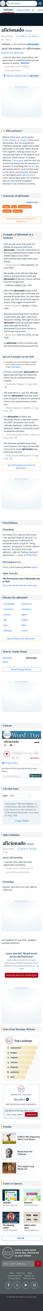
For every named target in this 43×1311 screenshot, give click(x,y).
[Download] (11, 745)
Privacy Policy (14, 1278)
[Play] (7, 754)
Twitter (17, 1285)
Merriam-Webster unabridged (21, 975)
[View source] (6, 387)
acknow (7, 614)
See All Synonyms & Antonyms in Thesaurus (21, 220)
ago (5, 619)
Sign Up (34, 775)
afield (5, 662)
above (35, 567)
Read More (15, 367)
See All (20, 1238)
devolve (19, 1099)
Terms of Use (29, 1278)
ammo (25, 630)
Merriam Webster (8, 1253)
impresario (9, 609)
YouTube (25, 1285)
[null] (27, 1099)
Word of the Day (21, 1094)
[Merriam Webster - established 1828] (2, 3)
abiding (13, 180)
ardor (32, 166)
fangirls (23, 140)
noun (28, 30)
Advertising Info (15, 1275)
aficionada (7, 657)
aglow (24, 614)
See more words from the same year (20, 585)
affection (31, 555)
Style (5, 795)
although (8, 630)
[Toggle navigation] (40, 3)
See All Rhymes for (21, 638)
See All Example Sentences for (22, 466)
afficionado (33, 44)
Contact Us (29, 1275)
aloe (6, 625)
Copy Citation (22, 820)
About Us (20, 1273)
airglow (25, 619)
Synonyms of (12, 52)
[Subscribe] (5, 745)
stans (5, 140)
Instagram (34, 1285)
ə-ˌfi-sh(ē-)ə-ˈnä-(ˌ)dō (25, 36)
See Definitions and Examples (20, 1104)
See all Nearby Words (21, 669)
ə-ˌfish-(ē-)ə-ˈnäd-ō (26, 848)
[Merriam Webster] (21, 1089)
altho (24, 625)
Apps (30, 1273)
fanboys (13, 140)
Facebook (8, 1285)
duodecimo (27, 603)
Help (12, 1273)
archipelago (9, 603)
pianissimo (26, 609)
